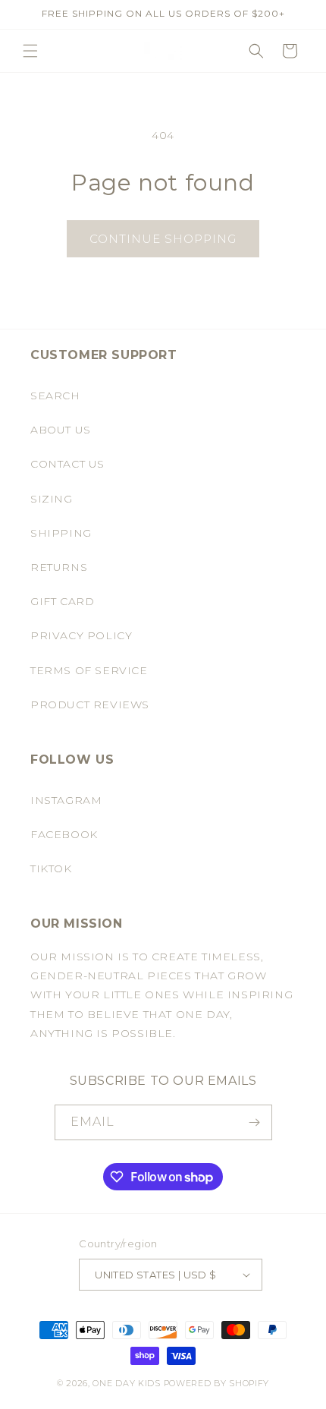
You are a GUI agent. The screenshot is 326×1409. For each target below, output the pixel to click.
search (55, 395)
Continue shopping (163, 239)
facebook (64, 834)
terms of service (89, 670)
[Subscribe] (254, 1122)
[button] (30, 51)
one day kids (126, 1383)
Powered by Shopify (217, 1383)
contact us (67, 464)
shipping (61, 533)
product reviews (89, 704)
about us (60, 430)
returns (58, 567)
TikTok (51, 868)
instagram (66, 800)
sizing (51, 499)
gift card (62, 601)
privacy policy (81, 635)
